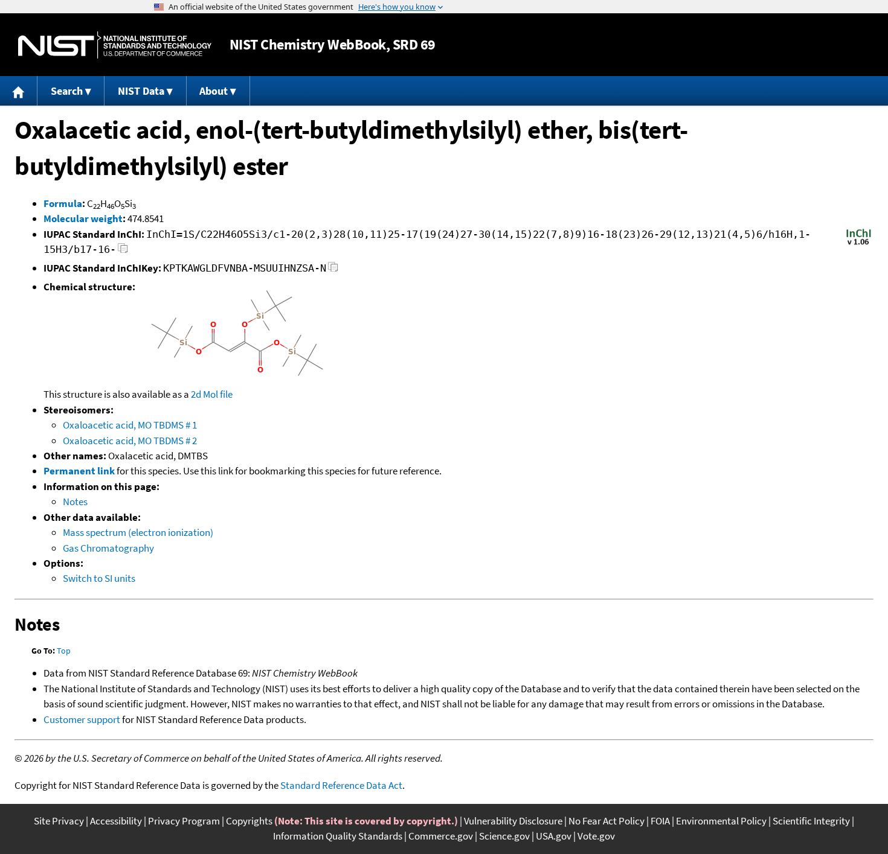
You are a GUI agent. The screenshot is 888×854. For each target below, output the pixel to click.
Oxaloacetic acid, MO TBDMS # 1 (130, 425)
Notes (75, 501)
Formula (62, 203)
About (213, 91)
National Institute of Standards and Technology (114, 45)
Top (64, 650)
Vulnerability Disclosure (513, 820)
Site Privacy (59, 820)
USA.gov (553, 836)
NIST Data (141, 91)
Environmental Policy (721, 820)
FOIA (660, 820)
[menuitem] (18, 91)
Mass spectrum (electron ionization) (138, 532)
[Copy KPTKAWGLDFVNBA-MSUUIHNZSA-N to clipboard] (333, 270)
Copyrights (249, 820)
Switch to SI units (99, 578)
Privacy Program (184, 820)
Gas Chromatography (108, 548)
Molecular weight (83, 218)
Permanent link (79, 470)
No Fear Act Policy (606, 820)
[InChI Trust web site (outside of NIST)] (859, 243)
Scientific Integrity (811, 820)
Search (67, 91)
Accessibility (116, 820)
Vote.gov (596, 836)
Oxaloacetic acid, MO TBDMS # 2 (130, 440)
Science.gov (504, 836)
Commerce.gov (440, 836)
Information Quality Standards (337, 836)
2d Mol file (212, 394)
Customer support (81, 719)
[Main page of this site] (18, 91)
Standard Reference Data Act (341, 785)
